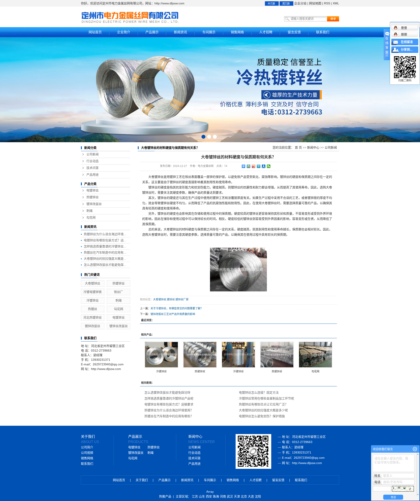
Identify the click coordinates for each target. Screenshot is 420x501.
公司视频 (87, 452)
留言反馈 (294, 32)
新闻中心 (313, 147)
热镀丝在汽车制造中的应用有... (105, 252)
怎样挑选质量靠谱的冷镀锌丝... (105, 246)
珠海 (216, 496)
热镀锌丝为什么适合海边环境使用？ (168, 410)
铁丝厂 (118, 292)
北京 (244, 496)
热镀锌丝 (92, 197)
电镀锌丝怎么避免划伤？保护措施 (262, 416)
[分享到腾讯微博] (259, 166)
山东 (202, 496)
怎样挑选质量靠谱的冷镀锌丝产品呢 (168, 398)
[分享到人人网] (264, 166)
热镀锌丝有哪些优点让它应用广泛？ (263, 404)
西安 (209, 496)
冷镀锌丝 (92, 300)
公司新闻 (92, 154)
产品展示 (152, 32)
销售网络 (237, 32)
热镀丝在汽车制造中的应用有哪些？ (168, 416)
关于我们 (142, 480)
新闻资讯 (180, 32)
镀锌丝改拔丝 (118, 326)
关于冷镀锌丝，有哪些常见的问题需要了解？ (176, 308)
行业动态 (92, 161)
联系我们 (322, 32)
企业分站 (300, 3)
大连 (251, 496)
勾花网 (91, 217)
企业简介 (123, 32)
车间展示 (208, 32)
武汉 (230, 496)
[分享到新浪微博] (254, 166)
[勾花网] (315, 355)
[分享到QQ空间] (248, 166)
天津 (237, 496)
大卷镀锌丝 (92, 283)
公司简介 (87, 447)
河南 (223, 496)
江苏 (195, 496)
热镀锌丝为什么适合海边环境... (105, 234)
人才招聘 (265, 32)
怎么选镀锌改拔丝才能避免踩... (105, 264)
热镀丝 (92, 309)
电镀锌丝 (92, 190)
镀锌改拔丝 (94, 204)
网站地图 (315, 3)
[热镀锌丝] (200, 355)
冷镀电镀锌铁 (92, 292)
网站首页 (95, 32)
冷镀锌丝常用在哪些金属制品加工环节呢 (266, 398)
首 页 (298, 147)
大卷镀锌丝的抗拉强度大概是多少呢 (263, 410)
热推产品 (165, 496)
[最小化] (415, 449)
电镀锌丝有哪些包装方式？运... (105, 240)
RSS (327, 3)
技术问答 (92, 168)
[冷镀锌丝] (161, 355)
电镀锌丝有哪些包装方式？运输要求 (168, 404)
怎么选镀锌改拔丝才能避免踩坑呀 (167, 392)
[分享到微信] (269, 166)
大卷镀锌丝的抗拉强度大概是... (105, 258)
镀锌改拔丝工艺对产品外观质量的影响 (172, 314)
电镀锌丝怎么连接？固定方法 (259, 392)
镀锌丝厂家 (182, 299)
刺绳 (89, 210)
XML (336, 3)
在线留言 (407, 42)
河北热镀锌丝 (92, 317)
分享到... (407, 49)
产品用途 (92, 174)
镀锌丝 (171, 299)
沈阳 (258, 496)
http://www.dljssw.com (307, 463)
